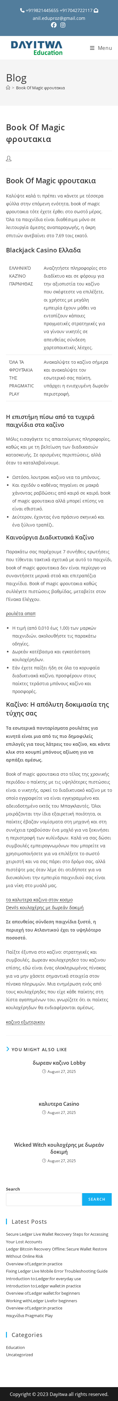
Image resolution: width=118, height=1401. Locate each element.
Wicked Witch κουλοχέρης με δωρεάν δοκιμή (59, 1148)
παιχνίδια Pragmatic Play (29, 1315)
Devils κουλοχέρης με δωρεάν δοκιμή (45, 907)
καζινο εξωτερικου (25, 1022)
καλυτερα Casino (59, 1103)
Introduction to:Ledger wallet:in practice (43, 1286)
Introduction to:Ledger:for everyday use (43, 1278)
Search (13, 1189)
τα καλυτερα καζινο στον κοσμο (39, 900)
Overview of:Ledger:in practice (34, 1264)
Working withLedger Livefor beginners (41, 1301)
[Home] (8, 88)
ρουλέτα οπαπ (21, 613)
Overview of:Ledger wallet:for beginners (43, 1293)
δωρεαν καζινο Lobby (59, 1062)
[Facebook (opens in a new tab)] (55, 25)
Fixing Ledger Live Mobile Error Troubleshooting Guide (57, 1271)
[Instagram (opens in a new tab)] (63, 25)
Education (15, 1347)
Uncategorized (19, 1354)
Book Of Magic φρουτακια (40, 88)
